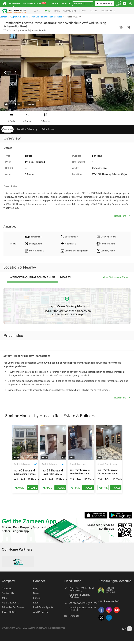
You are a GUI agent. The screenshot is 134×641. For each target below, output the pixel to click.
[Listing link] (25, 459)
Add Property (40, 611)
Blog (35, 588)
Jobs (4, 597)
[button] (8, 104)
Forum (36, 597)
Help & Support (10, 602)
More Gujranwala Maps (115, 277)
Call (34, 487)
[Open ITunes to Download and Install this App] (96, 517)
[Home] (4, 3)
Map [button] (19, 104)
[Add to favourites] (127, 104)
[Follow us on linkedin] (110, 620)
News (36, 593)
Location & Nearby (27, 129)
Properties (14, 3)
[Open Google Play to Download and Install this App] (120, 517)
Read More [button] (120, 215)
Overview (7, 129)
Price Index (48, 129)
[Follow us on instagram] (110, 612)
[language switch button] (118, 3)
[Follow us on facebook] (102, 612)
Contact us (8, 593)
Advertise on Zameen (13, 607)
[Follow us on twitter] (102, 620)
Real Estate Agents (43, 607)
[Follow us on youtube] (117, 612)
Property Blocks (34, 3)
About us (7, 588)
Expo (36, 602)
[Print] (120, 27)
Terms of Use (9, 611)
